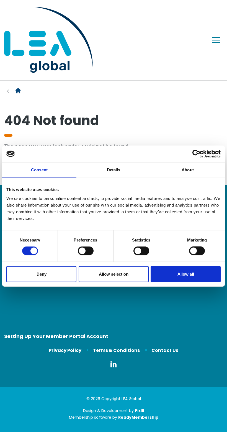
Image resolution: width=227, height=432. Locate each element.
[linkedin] (113, 364)
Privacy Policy (65, 350)
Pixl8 (139, 410)
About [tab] (188, 169)
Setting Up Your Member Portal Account (56, 336)
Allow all (185, 273)
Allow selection (113, 273)
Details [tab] (113, 169)
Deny (42, 273)
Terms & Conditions (116, 350)
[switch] (86, 251)
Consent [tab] (39, 169)
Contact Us (164, 350)
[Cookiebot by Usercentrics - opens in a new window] (196, 154)
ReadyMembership (138, 417)
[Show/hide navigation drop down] (216, 40)
